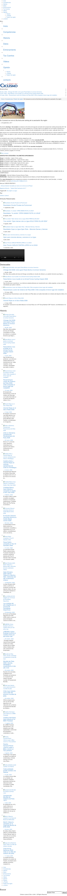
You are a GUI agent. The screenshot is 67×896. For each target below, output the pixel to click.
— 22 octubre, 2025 (8, 698)
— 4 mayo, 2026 (7, 412)
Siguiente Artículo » (5, 188)
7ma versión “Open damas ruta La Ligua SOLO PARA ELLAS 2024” (25, 221)
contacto (5, 19)
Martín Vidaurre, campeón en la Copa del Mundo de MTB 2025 (9, 824)
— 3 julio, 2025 (7, 803)
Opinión (5, 12)
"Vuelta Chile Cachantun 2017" (18, 188)
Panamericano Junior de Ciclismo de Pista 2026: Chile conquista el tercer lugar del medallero (33, 290)
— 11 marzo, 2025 (8, 856)
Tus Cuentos (6, 9)
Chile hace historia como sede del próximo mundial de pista (9, 693)
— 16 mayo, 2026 (8, 390)
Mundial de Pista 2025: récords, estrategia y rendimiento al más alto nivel (9, 664)
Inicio (4, 1)
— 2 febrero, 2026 (8, 495)
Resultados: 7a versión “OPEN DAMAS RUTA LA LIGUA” (21, 213)
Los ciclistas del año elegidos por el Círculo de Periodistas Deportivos (9, 606)
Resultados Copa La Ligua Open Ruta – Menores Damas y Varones (25, 229)
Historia (5, 4)
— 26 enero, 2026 (8, 523)
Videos (5, 10)
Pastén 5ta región (11, 17)
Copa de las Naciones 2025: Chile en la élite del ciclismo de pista (9, 850)
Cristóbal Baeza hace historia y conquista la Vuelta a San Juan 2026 (9, 489)
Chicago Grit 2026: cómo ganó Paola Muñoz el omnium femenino (24, 270)
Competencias (7, 2)
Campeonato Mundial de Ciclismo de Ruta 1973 (8, 797)
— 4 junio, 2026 (7, 355)
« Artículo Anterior (4, 186)
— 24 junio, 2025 (7, 829)
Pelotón (8, 14)
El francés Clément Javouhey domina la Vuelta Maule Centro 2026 (9, 518)
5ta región (9, 190)
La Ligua (15, 190)
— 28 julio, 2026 (7, 327)
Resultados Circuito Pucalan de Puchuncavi (17, 205)
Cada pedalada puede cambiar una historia (9, 770)
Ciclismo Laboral (4, 195)
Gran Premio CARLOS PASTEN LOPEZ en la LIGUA (20, 245)
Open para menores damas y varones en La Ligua (19, 237)
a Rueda (9, 15)
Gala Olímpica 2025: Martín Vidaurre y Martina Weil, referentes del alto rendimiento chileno (9, 576)
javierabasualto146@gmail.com (19, 181)
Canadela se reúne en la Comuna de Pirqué (21, 186)
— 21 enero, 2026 (8, 548)
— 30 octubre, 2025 (8, 639)
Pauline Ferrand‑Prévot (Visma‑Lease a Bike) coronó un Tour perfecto (8, 747)
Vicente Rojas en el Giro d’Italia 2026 (15, 300)
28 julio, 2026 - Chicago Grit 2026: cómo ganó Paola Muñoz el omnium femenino (21, 92)
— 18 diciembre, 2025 (9, 612)
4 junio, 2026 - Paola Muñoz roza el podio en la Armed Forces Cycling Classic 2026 (21, 93)
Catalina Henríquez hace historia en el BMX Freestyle (9, 719)
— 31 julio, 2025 (7, 774)
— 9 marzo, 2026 (7, 470)
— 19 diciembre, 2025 (9, 582)
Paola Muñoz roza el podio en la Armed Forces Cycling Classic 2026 (25, 279)
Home (2, 99)
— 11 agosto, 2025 (8, 723)
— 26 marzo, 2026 (8, 440)
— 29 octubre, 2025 (8, 670)
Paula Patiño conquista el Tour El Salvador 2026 (9, 543)
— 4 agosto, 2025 (8, 753)
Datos (4, 6)
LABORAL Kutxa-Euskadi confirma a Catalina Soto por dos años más (9, 633)
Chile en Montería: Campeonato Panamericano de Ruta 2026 (9, 435)
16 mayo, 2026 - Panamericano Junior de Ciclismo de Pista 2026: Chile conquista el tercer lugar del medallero (28, 95)
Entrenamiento (7, 7)
